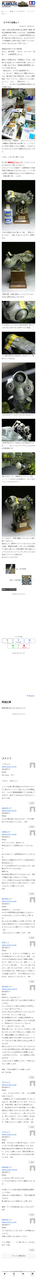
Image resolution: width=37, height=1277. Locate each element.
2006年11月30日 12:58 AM (9, 1170)
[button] (33, 649)
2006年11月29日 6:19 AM (9, 1085)
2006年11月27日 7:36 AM (9, 834)
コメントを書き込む (18, 1256)
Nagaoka (5, 1167)
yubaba (4, 832)
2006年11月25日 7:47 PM (9, 767)
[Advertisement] (18, 614)
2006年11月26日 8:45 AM (9, 810)
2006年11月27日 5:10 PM (9, 901)
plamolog (5, 808)
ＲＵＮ (4, 1082)
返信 (32, 803)
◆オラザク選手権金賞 (10, 589)
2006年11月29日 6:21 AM (9, 1134)
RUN (3, 942)
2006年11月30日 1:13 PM (9, 1222)
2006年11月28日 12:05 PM (9, 989)
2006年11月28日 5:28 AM (9, 945)
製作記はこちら (13, 162)
